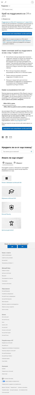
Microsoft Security (6, 214)
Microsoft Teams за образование (8, 296)
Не (22, 246)
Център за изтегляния (6, 273)
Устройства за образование (7, 293)
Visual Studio (4, 361)
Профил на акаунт (5, 270)
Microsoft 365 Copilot (6, 332)
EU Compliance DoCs (23, 390)
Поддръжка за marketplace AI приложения (10, 348)
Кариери (3, 368)
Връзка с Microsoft (5, 387)
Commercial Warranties (6, 283)
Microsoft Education (6, 291)
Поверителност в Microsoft (7, 371)
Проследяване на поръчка (7, 278)
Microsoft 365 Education (7, 299)
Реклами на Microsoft (6, 330)
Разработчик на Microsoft (7, 342)
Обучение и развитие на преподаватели (10, 304)
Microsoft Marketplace (6, 353)
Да (12, 246)
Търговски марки (5, 390)
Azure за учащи (5, 309)
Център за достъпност (8, 230)
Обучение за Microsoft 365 (9, 198)
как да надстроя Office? (20, 120)
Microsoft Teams (5, 335)
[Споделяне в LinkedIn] (6, 136)
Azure (3, 322)
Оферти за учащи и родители (8, 306)
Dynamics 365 (4, 324)
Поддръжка (4, 6)
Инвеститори (4, 373)
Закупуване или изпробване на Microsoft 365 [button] (17, 33)
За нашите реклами (14, 390)
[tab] (9, 103)
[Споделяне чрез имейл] (10, 136)
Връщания (4, 275)
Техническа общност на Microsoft (8, 350)
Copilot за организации (6, 255)
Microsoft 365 (4, 260)
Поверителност (13, 387)
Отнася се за (6, 19)
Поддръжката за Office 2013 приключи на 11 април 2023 (17, 22)
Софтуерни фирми (5, 358)
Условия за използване (22, 387)
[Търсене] (31, 151)
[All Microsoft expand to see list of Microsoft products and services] (2, 2)
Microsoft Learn (5, 345)
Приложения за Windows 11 (7, 263)
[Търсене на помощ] (5, 2)
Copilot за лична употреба (7, 257)
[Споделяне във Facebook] (3, 136)
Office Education (5, 301)
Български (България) (8, 378)
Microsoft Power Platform (7, 355)
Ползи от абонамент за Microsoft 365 (11, 182)
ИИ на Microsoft (5, 317)
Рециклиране (4, 281)
